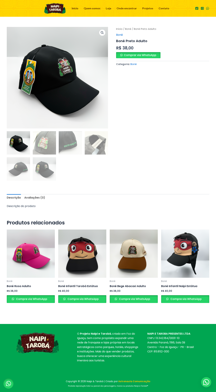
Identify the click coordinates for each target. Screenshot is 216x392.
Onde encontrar (127, 8)
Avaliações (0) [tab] (34, 198)
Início (75, 8)
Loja (108, 8)
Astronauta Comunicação (134, 381)
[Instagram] (202, 8)
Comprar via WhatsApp (140, 55)
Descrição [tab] (14, 198)
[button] (102, 33)
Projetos (147, 8)
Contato (164, 8)
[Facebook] (196, 8)
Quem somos (92, 8)
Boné (128, 29)
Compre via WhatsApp (31, 299)
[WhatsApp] (207, 8)
